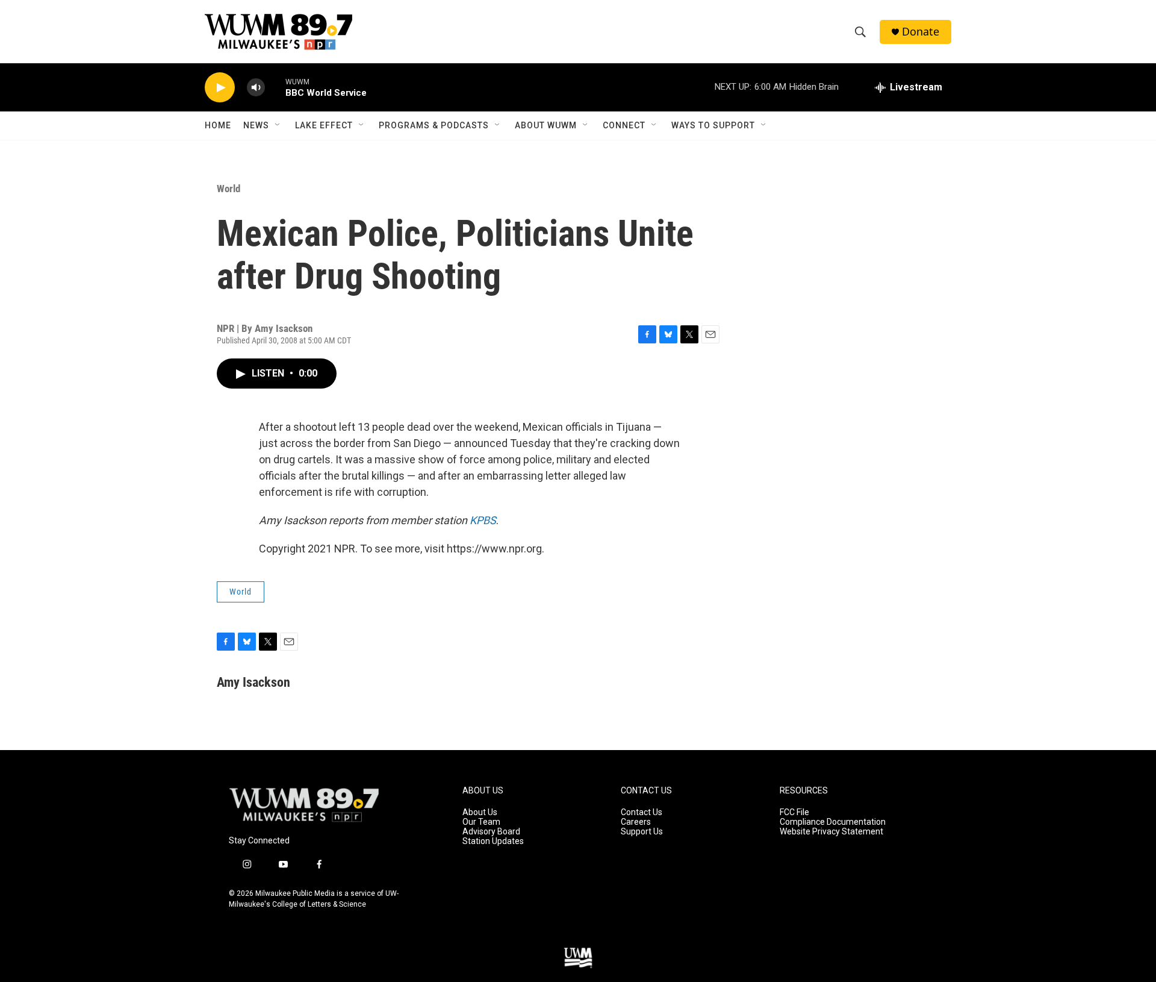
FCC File (794, 812)
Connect (624, 125)
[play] (219, 88)
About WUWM (546, 125)
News (256, 125)
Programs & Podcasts (434, 125)
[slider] (275, 87)
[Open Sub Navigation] (278, 125)
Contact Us (641, 812)
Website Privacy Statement (831, 831)
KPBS (483, 520)
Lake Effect (324, 125)
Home (218, 125)
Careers (636, 822)
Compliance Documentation (833, 822)
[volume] (256, 87)
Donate (920, 31)
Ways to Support (713, 125)
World (228, 189)
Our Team (481, 822)
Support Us (642, 831)
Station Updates (493, 841)
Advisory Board (491, 831)
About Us (479, 812)
